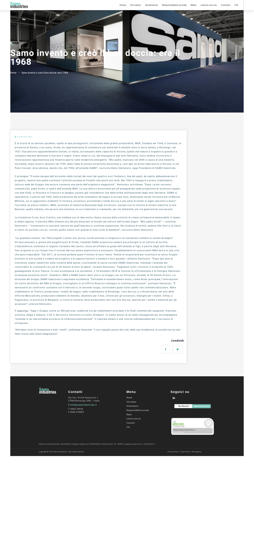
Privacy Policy (173, 452)
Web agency (196, 452)
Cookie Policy (185, 452)
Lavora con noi (133, 418)
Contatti (130, 423)
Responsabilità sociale (137, 410)
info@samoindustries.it (83, 405)
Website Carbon (202, 406)
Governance (132, 406)
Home (13, 72)
